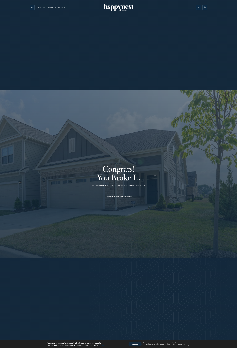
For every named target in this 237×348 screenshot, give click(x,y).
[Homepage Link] (118, 7)
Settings (181, 344)
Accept (135, 344)
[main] (118, 174)
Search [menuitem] (41, 7)
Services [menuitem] (50, 7)
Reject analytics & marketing (158, 344)
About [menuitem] (60, 7)
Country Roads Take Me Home (118, 196)
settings (102, 345)
